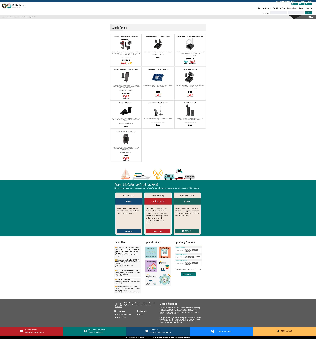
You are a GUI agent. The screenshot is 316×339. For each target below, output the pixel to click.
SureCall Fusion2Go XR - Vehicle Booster (158, 36)
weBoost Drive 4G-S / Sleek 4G (126, 132)
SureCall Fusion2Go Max (190, 70)
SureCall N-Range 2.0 (125, 103)
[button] (311, 8)
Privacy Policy (159, 337)
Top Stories (124, 256)
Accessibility (186, 337)
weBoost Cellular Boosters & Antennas (126, 36)
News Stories (118, 256)
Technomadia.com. (144, 305)
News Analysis (134, 254)
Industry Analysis (127, 254)
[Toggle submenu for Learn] (304, 8)
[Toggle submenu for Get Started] (270, 8)
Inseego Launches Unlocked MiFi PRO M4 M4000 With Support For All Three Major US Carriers (127, 262)
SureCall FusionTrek (190, 103)
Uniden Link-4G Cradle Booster (158, 103)
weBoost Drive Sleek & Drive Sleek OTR (126, 70)
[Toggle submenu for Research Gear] (297, 8)
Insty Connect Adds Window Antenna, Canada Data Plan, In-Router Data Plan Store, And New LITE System (127, 288)
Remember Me (266, 13)
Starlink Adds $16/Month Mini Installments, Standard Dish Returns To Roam (127, 280)
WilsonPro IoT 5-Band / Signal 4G (158, 70)
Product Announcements (134, 292)
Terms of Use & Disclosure (173, 337)
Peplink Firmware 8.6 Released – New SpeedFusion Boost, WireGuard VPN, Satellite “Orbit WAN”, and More (127, 272)
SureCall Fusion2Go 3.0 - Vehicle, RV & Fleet (190, 36)
